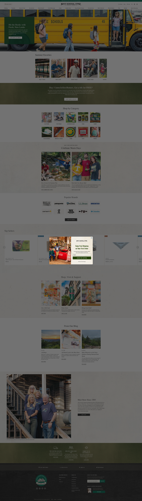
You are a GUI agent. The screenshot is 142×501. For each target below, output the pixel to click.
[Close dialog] (91, 238)
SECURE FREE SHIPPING (82, 258)
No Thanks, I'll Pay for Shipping (82, 261)
